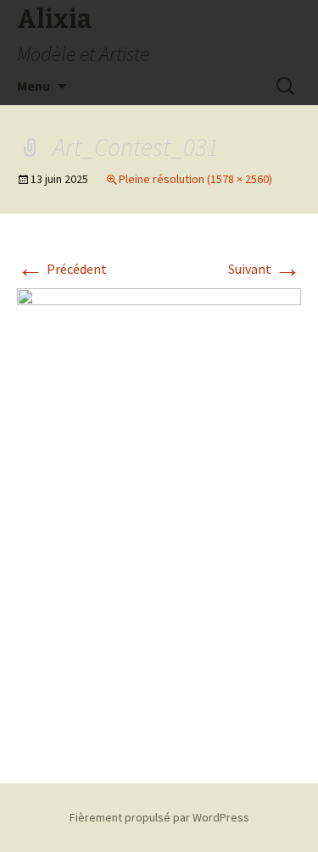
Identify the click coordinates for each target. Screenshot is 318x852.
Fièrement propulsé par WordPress (159, 817)
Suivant (264, 268)
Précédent (62, 268)
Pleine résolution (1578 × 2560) (195, 179)
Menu (33, 85)
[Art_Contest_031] (159, 517)
